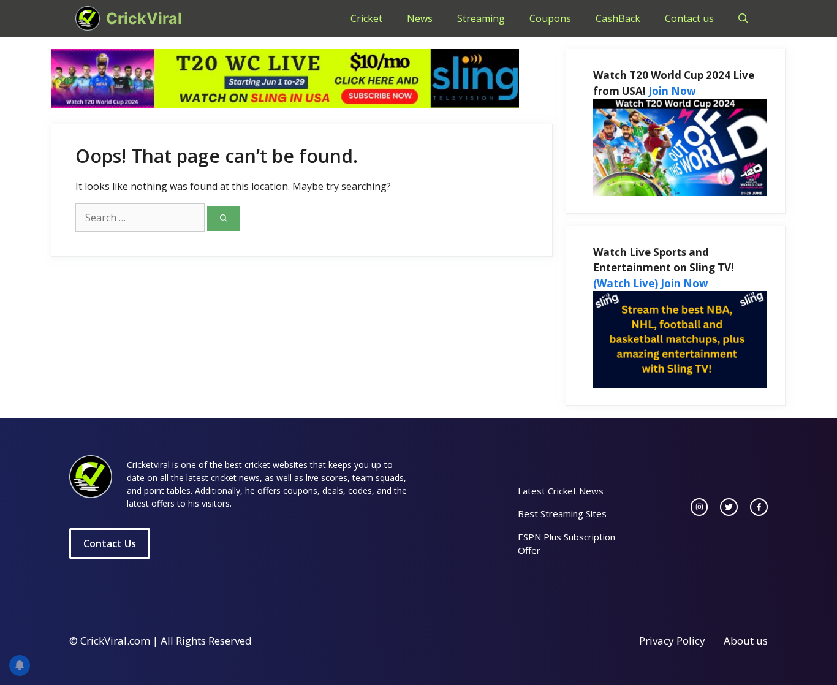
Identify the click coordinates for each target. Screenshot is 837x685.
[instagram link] (699, 507)
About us (746, 641)
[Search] (223, 218)
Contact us (689, 18)
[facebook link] (759, 507)
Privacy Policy (672, 641)
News (420, 18)
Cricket (366, 18)
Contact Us (109, 543)
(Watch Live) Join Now (650, 283)
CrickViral (144, 18)
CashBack (618, 18)
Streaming (481, 18)
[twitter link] (729, 507)
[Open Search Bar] (743, 18)
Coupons (550, 18)
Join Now (672, 91)
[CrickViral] (87, 18)
